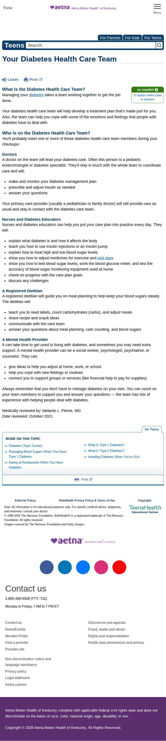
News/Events (15, 629)
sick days (105, 258)
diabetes (36, 95)
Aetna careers (16, 684)
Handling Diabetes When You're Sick (114, 457)
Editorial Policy (25, 500)
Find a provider (16, 642)
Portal (7, 8)
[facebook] (47, 567)
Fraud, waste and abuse (106, 629)
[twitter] (83, 567)
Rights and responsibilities (108, 636)
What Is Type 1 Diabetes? (106, 445)
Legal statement (17, 678)
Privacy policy (16, 671)
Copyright (144, 500)
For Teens (153, 38)
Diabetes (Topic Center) (25, 446)
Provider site (14, 649)
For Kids (132, 38)
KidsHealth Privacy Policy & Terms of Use (87, 500)
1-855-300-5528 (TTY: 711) (26, 598)
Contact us (13, 622)
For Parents (110, 38)
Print (33, 80)
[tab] (152, 429)
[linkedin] (65, 567)
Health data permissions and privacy (116, 642)
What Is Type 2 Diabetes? (106, 450)
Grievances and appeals (107, 622)
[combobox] (91, 45)
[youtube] (119, 567)
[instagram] (101, 567)
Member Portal (16, 636)
